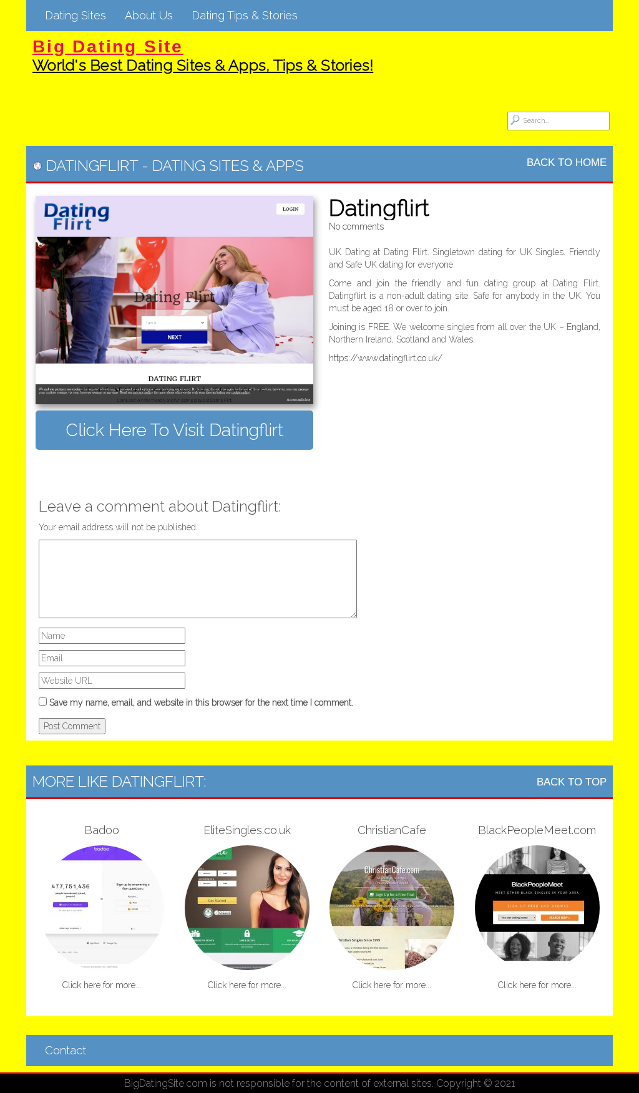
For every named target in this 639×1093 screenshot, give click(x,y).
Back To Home (567, 162)
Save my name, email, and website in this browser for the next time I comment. (201, 702)
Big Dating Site (107, 46)
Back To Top (572, 782)
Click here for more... (101, 985)
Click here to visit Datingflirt (174, 430)
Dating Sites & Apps (228, 166)
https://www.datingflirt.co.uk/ (385, 358)
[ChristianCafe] (392, 907)
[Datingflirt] (174, 300)
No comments (356, 226)
